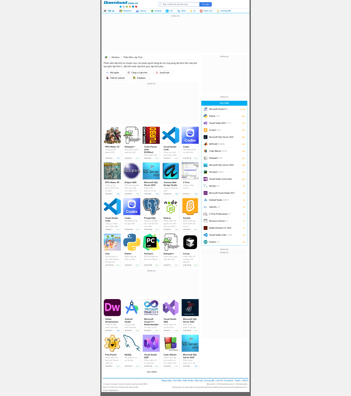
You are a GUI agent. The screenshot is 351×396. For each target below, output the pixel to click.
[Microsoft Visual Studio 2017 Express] (205, 193)
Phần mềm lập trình (133, 57)
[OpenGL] (205, 207)
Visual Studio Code (220, 235)
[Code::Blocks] (205, 151)
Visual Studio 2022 (220, 123)
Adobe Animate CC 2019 (220, 228)
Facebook (228, 380)
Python (214, 116)
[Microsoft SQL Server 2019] (205, 165)
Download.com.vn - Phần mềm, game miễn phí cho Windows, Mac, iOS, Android (121, 4)
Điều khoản (188, 380)
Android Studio (219, 200)
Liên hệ (219, 380)
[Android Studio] (205, 200)
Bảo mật (199, 380)
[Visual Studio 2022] (205, 123)
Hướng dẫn (209, 380)
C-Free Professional (219, 214)
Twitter (238, 380)
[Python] (205, 116)
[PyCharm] (205, 172)
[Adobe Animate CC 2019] (205, 228)
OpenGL (214, 207)
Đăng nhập (166, 380)
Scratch (214, 130)
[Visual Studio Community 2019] (205, 179)
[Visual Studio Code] (205, 235)
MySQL (214, 186)
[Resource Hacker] (205, 221)
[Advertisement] (175, 37)
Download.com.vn (106, 57)
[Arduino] (205, 242)
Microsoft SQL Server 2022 (221, 137)
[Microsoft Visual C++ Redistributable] (205, 109)
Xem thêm (151, 372)
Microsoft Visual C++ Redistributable (218, 110)
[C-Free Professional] (205, 214)
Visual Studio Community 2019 (220, 180)
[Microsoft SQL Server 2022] (205, 137)
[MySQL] (205, 186)
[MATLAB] (205, 144)
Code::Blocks (218, 151)
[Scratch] (205, 130)
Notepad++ (215, 158)
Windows (115, 57)
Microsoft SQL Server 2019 (221, 165)
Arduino (214, 242)
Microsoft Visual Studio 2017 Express (222, 194)
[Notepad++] (205, 158)
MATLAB (217, 144)
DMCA (245, 380)
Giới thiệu (177, 380)
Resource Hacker (218, 221)
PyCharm (216, 172)
